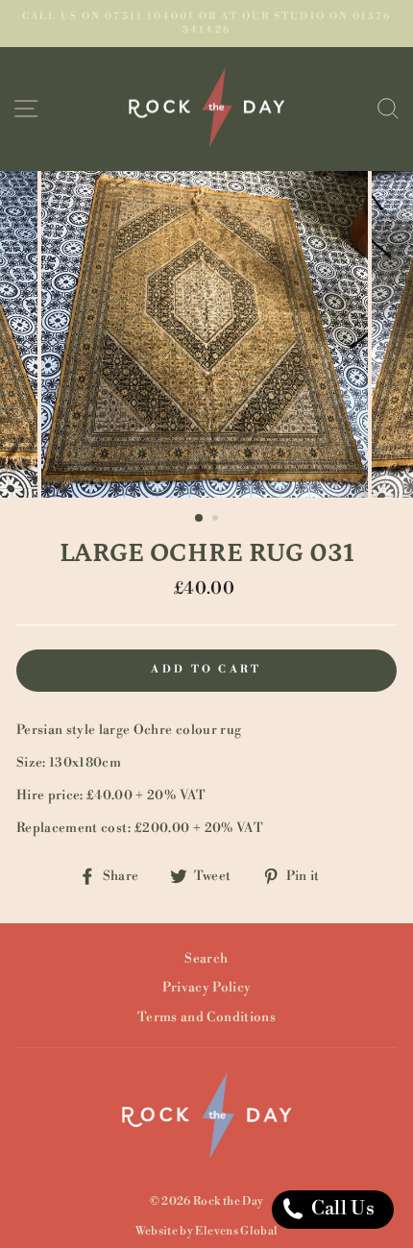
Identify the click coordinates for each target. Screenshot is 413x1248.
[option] (206, 23)
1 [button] (200, 519)
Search (206, 958)
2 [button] (217, 520)
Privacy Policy (207, 987)
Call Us (340, 1209)
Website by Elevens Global (207, 1231)
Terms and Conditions (206, 1017)
